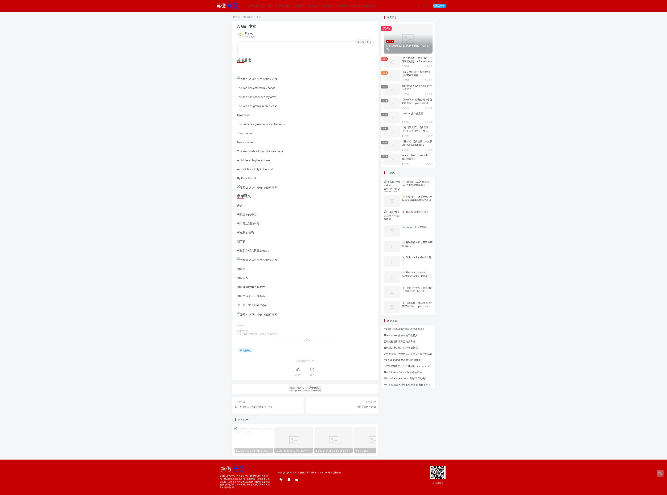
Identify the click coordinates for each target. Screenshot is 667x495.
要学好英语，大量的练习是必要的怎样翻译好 (408, 353)
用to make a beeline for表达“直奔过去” (405, 378)
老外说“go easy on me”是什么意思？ (417, 87)
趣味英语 (369, 6)
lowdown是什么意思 (412, 113)
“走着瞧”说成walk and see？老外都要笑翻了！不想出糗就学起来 (416, 185)
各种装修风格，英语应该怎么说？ (417, 243)
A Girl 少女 (246, 26)
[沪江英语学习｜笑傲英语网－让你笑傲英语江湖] (227, 5)
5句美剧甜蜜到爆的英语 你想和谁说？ (404, 329)
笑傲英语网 (305, 472)
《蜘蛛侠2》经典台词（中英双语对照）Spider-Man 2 (417, 101)
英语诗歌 (355, 6)
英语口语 (266, 6)
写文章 (441, 5)
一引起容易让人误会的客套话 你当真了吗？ (407, 384)
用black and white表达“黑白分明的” (403, 360)
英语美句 (327, 6)
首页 (237, 17)
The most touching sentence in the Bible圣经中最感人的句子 (417, 276)
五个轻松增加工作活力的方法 (399, 341)
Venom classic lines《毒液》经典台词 (415, 156)
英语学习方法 (283, 6)
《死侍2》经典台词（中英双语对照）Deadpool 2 (417, 143)
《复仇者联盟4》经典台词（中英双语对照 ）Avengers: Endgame (416, 75)
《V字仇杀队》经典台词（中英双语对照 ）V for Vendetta (417, 59)
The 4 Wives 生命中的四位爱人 (401, 335)
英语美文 (341, 6)
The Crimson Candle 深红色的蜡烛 (403, 372)
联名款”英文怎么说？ (417, 212)
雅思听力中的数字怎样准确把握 (401, 347)
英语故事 (299, 6)
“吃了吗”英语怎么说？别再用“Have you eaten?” (409, 366)
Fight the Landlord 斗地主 (416, 258)
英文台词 (252, 6)
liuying (249, 33)
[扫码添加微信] (660, 473)
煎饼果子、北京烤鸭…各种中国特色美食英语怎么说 (417, 198)
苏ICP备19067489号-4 (321, 472)
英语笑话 (313, 6)
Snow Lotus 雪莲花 (416, 227)
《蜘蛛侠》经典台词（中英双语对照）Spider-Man (417, 304)
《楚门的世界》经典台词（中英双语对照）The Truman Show (415, 130)
